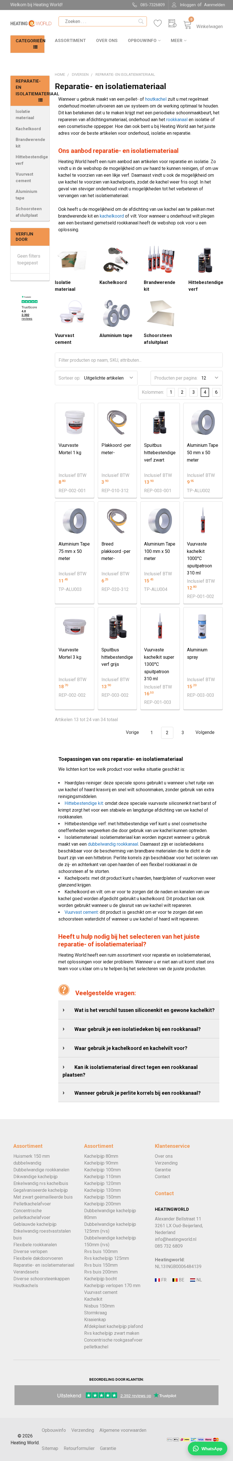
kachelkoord (112, 216)
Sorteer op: (69, 378)
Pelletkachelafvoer (32, 1204)
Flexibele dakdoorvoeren (38, 1258)
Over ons (107, 40)
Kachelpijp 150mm (102, 1197)
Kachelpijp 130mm (102, 1190)
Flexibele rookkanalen (35, 1244)
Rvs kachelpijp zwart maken (111, 1333)
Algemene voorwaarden (122, 1430)
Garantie (163, 1169)
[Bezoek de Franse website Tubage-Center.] (163, 1280)
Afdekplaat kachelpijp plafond (113, 1326)
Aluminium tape (26, 195)
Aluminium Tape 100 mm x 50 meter (159, 551)
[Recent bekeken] (175, 23)
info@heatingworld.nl (175, 1239)
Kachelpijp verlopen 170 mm (112, 1285)
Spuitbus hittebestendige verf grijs (117, 657)
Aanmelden (214, 4)
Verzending (166, 1163)
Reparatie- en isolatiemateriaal (43, 1265)
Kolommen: (153, 392)
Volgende (205, 732)
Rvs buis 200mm (101, 1272)
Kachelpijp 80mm (101, 1156)
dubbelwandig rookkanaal (113, 844)
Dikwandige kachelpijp (35, 1176)
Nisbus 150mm (99, 1306)
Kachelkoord (28, 128)
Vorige (132, 732)
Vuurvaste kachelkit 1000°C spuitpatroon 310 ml (199, 558)
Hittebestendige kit (84, 803)
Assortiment (70, 40)
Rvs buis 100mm (101, 1251)
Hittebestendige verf (32, 160)
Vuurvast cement (24, 177)
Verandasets (26, 1272)
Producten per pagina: (175, 378)
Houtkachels (25, 1285)
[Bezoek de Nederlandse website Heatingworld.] (180, 1280)
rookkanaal (177, 119)
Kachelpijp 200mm (102, 1204)
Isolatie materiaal (25, 115)
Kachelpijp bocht (100, 1278)
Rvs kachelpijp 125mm (106, 1258)
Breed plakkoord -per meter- (115, 551)
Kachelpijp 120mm (102, 1183)
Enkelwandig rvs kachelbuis (40, 1183)
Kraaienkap (95, 1319)
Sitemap (50, 1448)
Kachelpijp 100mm (102, 1169)
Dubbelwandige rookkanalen (41, 1169)
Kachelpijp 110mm (102, 1176)
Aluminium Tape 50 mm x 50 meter (202, 452)
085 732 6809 (169, 1246)
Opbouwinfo (142, 40)
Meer (176, 40)
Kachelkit (93, 1299)
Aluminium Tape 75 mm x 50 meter (74, 551)
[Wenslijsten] (161, 23)
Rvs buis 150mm (101, 1265)
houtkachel (156, 99)
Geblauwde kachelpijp (35, 1224)
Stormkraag (95, 1312)
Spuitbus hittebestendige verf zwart (160, 452)
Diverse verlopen (30, 1251)
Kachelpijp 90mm (101, 1163)
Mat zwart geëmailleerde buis (43, 1197)
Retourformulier (79, 1448)
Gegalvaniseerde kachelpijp (40, 1190)
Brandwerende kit (30, 143)
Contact (162, 1176)
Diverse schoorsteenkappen (41, 1278)
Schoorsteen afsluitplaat (29, 212)
